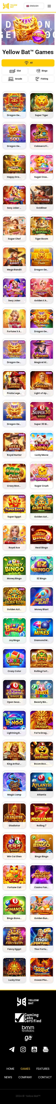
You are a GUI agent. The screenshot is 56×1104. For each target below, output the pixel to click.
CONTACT (45, 1077)
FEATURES (42, 1069)
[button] (5, 30)
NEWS (8, 1077)
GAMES (25, 1069)
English (34, 5)
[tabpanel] (28, 537)
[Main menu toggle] (49, 6)
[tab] (28, 63)
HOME (10, 1069)
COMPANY (25, 1077)
